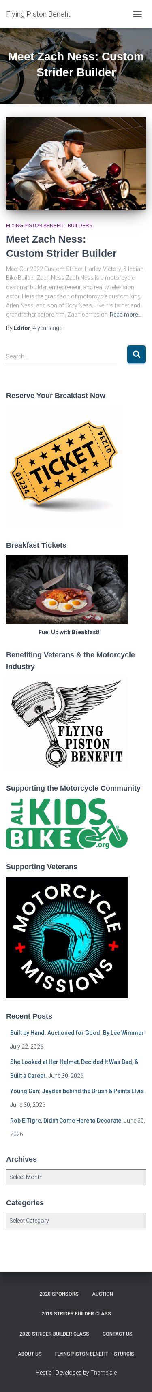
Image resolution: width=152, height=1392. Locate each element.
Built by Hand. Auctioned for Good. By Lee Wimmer (77, 1033)
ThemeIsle (103, 1372)
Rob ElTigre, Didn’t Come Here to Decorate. (66, 1120)
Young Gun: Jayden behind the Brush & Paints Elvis (77, 1091)
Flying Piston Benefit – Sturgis (94, 1354)
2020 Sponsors (59, 1294)
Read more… (125, 314)
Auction (102, 1294)
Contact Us (118, 1334)
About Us (30, 1354)
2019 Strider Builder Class (76, 1314)
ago (48, 328)
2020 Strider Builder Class (54, 1334)
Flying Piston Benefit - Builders (49, 225)
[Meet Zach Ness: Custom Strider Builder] (76, 163)
